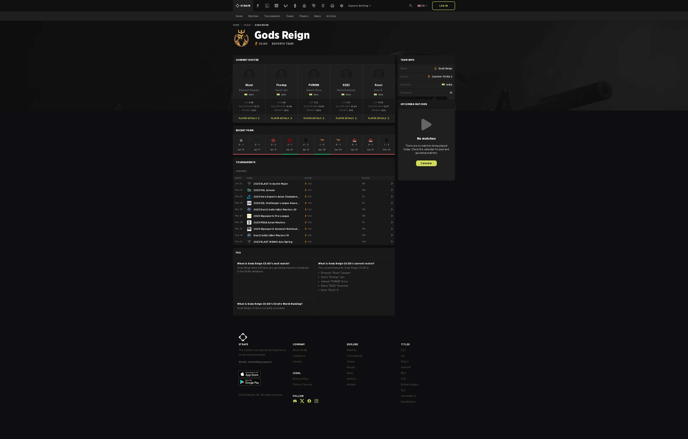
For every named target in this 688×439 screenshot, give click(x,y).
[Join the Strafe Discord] (295, 401)
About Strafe (300, 350)
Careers (297, 361)
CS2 (403, 350)
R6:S (403, 373)
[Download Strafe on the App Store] (263, 374)
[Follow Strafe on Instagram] (315, 401)
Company (299, 344)
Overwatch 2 (408, 396)
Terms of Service (302, 384)
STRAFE (243, 344)
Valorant (406, 367)
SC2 (403, 390)
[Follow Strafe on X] (300, 401)
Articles (351, 384)
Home (236, 25)
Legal (297, 373)
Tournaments (354, 355)
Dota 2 (404, 361)
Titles (405, 344)
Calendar (426, 163)
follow (298, 396)
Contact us (299, 355)
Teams (351, 361)
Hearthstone (408, 401)
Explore (352, 344)
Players (351, 367)
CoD (403, 378)
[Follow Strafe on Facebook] (307, 401)
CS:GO (247, 25)
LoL (403, 355)
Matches (352, 350)
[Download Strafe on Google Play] (263, 382)
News (350, 373)
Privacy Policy (301, 378)
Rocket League (410, 384)
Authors (351, 378)
